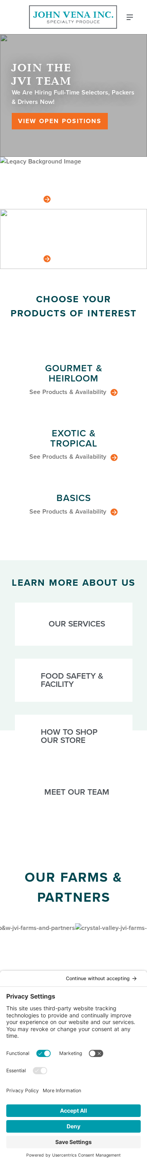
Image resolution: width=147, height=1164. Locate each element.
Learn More (26, 198)
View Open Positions (60, 121)
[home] (74, 17)
